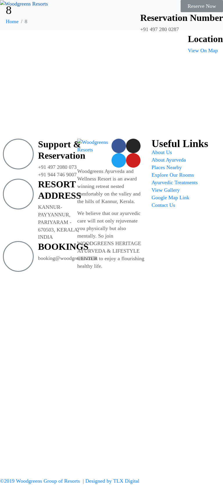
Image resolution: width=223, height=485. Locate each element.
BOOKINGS (63, 246)
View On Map (203, 50)
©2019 (40, 481)
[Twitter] (119, 160)
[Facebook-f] (119, 146)
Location (205, 39)
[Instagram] (133, 146)
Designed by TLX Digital (112, 481)
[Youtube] (133, 160)
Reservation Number (181, 17)
